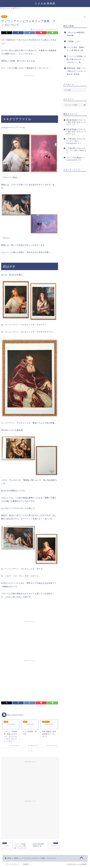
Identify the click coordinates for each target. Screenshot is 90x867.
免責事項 (26, 864)
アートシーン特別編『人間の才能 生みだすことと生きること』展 (76, 59)
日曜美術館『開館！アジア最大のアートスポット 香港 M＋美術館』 (76, 71)
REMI (82, 150)
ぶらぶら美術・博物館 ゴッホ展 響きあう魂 (75, 49)
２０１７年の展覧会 (74, 158)
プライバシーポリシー (10, 8)
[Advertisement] (29, 94)
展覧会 (4, 16)
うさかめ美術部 (45, 3)
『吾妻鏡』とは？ (74, 41)
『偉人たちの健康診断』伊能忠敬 (76, 34)
